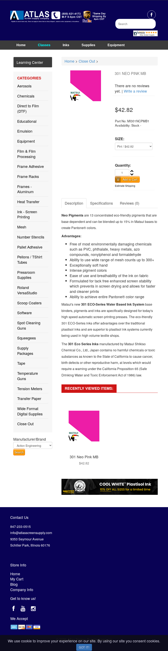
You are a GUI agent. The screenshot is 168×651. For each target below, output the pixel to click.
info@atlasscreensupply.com (31, 532)
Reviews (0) (129, 203)
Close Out (25, 423)
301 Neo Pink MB (84, 456)
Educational (26, 121)
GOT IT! (84, 647)
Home (21, 45)
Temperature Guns (27, 375)
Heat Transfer (28, 201)
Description (74, 203)
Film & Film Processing (26, 153)
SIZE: (119, 138)
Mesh (21, 226)
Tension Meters (29, 388)
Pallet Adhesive (29, 247)
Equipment (116, 45)
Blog (14, 584)
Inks (66, 45)
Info (47, 52)
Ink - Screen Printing (27, 214)
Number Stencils (30, 237)
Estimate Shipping (125, 185)
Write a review (135, 91)
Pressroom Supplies (26, 274)
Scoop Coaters (29, 302)
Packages (24, 52)
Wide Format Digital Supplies (30, 411)
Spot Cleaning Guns (28, 325)
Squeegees (26, 337)
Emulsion (24, 131)
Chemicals (25, 96)
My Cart (16, 578)
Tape (21, 363)
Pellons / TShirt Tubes (29, 259)
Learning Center (30, 62)
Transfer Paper (29, 398)
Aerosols (24, 85)
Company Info (21, 589)
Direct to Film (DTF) (28, 108)
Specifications (101, 203)
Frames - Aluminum (25, 189)
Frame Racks (28, 176)
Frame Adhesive (30, 166)
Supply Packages (25, 350)
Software (24, 312)
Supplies (88, 45)
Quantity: (123, 165)
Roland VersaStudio (27, 290)
